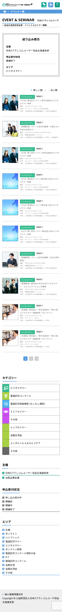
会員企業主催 (12, 477)
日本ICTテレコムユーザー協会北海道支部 (26, 473)
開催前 (8, 501)
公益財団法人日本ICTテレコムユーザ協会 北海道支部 (18, 5)
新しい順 (38, 90)
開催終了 (10, 509)
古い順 (53, 90)
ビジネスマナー (27, 97)
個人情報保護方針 (14, 594)
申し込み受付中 (13, 497)
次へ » (38, 358)
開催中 (8, 505)
